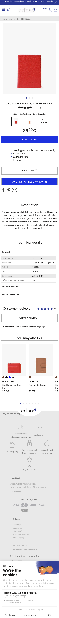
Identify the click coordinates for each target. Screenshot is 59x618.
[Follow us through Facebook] (3, 190)
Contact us (17, 491)
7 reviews (36, 108)
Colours (43, 121)
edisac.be (20, 548)
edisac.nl (33, 548)
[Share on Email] (14, 190)
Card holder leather (38, 385)
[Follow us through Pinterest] (9, 190)
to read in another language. (23, 326)
